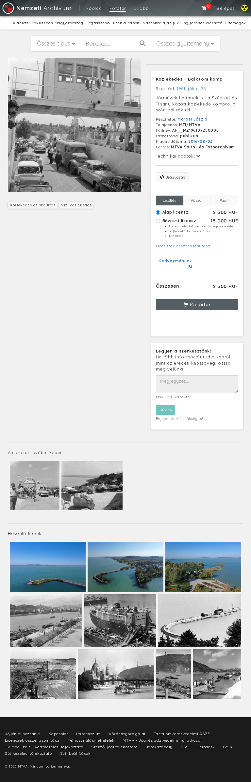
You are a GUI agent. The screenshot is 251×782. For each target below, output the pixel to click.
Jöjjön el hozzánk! (23, 733)
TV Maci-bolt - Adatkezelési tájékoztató (44, 746)
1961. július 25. (192, 88)
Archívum (43, 8)
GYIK (228, 746)
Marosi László (192, 119)
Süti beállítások (75, 753)
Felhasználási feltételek (91, 740)
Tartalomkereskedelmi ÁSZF (182, 733)
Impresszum (88, 733)
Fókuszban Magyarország (57, 22)
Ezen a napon (126, 22)
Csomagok (236, 22)
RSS (185, 746)
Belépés (226, 8)
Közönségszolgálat (127, 733)
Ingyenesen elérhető (202, 22)
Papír (224, 200)
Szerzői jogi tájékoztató (114, 746)
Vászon (197, 200)
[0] (204, 8)
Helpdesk (205, 746)
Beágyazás (174, 177)
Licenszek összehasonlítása (183, 245)
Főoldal (94, 8)
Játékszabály (159, 746)
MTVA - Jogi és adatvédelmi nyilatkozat (162, 740)
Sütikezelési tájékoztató (28, 753)
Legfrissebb (98, 22)
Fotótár (117, 8)
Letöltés (169, 200)
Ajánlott (20, 22)
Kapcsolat (58, 733)
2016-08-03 (200, 141)
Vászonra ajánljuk (161, 22)
